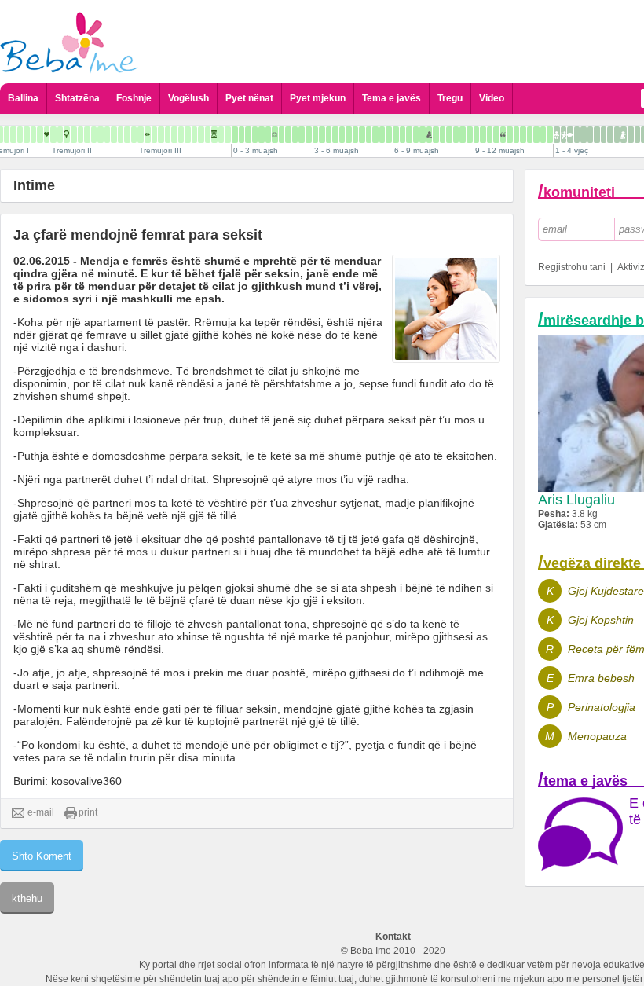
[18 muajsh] (597, 134)
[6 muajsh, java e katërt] (416, 134)
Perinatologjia (601, 707)
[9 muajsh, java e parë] (476, 134)
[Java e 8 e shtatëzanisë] (20, 134)
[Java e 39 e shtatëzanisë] (228, 134)
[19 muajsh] (603, 134)
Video (491, 98)
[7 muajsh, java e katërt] (442, 134)
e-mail (40, 812)
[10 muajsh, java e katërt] (523, 134)
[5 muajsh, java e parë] (368, 134)
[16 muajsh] (583, 134)
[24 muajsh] (637, 134)
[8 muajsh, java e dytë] (456, 134)
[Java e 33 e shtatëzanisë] (188, 134)
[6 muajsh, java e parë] (396, 134)
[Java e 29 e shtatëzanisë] (161, 134)
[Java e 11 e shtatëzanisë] (40, 134)
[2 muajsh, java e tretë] (301, 134)
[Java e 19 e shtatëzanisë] (94, 134)
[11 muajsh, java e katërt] (550, 134)
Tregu (450, 98)
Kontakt (393, 936)
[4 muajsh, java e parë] (342, 134)
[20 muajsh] (610, 134)
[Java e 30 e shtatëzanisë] (167, 134)
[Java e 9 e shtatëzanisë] (27, 134)
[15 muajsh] (577, 134)
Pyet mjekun (318, 98)
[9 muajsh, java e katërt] (496, 134)
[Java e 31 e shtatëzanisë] (174, 134)
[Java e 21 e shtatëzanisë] (107, 134)
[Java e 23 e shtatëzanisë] (120, 134)
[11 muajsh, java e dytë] (536, 134)
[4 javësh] (261, 134)
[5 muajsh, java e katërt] (389, 134)
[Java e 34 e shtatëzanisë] (194, 134)
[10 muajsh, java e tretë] (516, 134)
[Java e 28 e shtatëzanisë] (154, 134)
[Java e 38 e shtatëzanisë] (221, 134)
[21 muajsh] (617, 134)
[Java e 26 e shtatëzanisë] (140, 134)
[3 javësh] (255, 134)
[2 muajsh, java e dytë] (295, 134)
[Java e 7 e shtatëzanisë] (13, 134)
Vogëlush (188, 98)
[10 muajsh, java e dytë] (510, 134)
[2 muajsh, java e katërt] (309, 134)
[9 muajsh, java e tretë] (489, 134)
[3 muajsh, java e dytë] (322, 134)
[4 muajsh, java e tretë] (355, 134)
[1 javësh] (241, 134)
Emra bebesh (601, 678)
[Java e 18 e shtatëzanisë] (87, 134)
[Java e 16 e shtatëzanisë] (74, 134)
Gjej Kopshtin (601, 620)
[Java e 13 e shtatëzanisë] (53, 134)
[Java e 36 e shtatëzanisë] (207, 134)
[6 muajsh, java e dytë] (402, 134)
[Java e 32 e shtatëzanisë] (181, 134)
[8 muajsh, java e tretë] (462, 134)
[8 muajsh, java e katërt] (470, 134)
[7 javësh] (281, 134)
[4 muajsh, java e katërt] (362, 134)
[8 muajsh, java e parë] (449, 134)
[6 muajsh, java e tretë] (409, 134)
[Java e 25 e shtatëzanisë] (134, 134)
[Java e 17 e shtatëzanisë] (80, 134)
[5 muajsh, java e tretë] (382, 134)
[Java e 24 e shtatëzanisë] (127, 134)
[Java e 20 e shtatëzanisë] (100, 134)
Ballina (23, 98)
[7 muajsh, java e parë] (422, 134)
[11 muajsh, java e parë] (529, 134)
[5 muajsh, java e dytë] (375, 134)
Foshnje (134, 98)
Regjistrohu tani (572, 267)
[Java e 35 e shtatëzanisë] (201, 134)
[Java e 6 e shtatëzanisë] (6, 134)
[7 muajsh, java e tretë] (436, 134)
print (88, 812)
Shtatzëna (77, 98)
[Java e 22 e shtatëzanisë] (114, 134)
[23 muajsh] (631, 134)
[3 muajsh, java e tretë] (328, 134)
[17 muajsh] (590, 134)
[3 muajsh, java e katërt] (335, 134)
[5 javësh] (268, 134)
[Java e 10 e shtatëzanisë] (33, 134)
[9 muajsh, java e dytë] (483, 134)
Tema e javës (391, 98)
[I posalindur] (235, 134)
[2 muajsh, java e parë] (288, 134)
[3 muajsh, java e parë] (315, 134)
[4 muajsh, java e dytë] (349, 134)
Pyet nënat (249, 98)
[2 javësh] (248, 134)
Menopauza (597, 736)
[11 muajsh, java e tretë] (543, 134)
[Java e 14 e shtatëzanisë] (60, 134)
